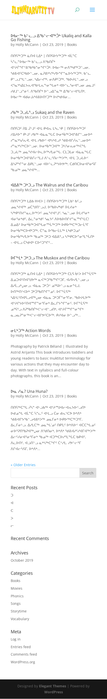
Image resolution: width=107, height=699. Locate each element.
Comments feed (24, 654)
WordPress (53, 692)
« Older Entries (23, 464)
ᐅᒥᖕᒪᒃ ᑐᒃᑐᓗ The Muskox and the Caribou (50, 258)
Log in (16, 639)
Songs (16, 603)
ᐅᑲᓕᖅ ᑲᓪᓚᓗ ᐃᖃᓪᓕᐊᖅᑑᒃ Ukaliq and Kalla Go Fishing (51, 37)
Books (72, 44)
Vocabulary (20, 618)
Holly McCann (27, 44)
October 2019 (22, 560)
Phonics (17, 596)
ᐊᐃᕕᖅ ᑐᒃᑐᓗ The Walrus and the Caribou (49, 185)
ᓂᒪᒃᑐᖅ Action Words (31, 330)
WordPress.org (23, 662)
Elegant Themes (52, 686)
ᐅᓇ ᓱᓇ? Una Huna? (29, 391)
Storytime (19, 611)
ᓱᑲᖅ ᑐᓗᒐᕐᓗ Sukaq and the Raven (42, 112)
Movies (16, 588)
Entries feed (21, 646)
